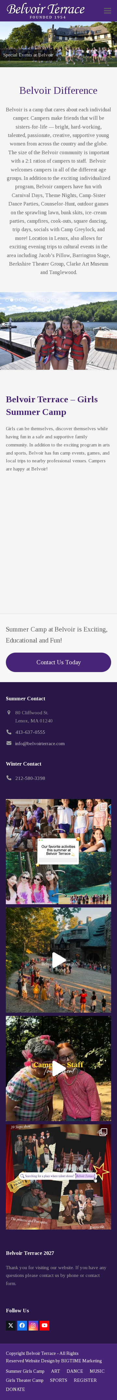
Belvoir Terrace (41, 1353)
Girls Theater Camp (25, 1380)
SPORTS (58, 1380)
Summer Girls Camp (25, 1371)
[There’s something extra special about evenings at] (58, 851)
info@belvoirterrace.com (40, 743)
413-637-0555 (30, 732)
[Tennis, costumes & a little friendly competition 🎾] (58, 1068)
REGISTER (85, 1380)
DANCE (75, 1371)
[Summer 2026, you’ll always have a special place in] (58, 960)
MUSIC (97, 1371)
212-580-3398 (30, 778)
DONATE (15, 1389)
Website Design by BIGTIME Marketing (63, 1360)
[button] (107, 11)
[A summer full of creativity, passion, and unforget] (58, 1177)
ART (55, 1371)
